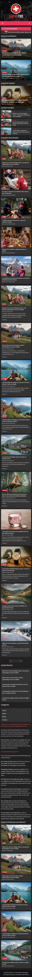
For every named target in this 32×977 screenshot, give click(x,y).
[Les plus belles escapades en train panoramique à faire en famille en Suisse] (6, 131)
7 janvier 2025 (10, 535)
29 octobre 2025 (11, 460)
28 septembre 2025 (11, 497)
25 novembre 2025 (11, 423)
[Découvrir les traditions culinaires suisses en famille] (16, 237)
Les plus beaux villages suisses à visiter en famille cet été (15, 699)
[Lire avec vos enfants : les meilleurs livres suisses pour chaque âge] (16, 179)
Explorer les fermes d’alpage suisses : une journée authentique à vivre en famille (15, 671)
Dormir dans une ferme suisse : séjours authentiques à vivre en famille (21, 115)
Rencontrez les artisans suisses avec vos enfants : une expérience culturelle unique (15, 100)
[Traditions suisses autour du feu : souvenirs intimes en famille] (16, 208)
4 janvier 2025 (10, 572)
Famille (4, 158)
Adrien (4, 104)
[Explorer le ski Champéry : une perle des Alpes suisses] (16, 631)
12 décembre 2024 (11, 223)
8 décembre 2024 (11, 252)
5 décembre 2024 (11, 281)
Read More (4, 319)
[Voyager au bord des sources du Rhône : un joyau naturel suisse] (16, 594)
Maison (4, 527)
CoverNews (18, 974)
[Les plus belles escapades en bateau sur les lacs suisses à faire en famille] (6, 122)
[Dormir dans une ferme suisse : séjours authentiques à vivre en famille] (6, 114)
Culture (4, 95)
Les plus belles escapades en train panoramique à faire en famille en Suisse (21, 132)
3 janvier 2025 (10, 104)
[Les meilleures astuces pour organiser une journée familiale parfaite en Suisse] (16, 266)
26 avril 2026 (10, 166)
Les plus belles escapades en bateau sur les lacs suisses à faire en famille (21, 123)
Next (21, 660)
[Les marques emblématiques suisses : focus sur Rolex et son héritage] (16, 556)
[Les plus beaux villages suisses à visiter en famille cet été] (16, 445)
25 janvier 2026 (11, 56)
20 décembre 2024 (11, 195)
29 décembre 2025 (11, 78)
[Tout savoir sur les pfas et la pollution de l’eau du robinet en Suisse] (16, 519)
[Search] (29, 23)
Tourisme (5, 50)
